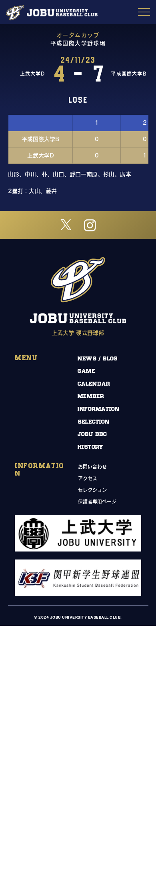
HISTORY (90, 447)
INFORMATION (99, 409)
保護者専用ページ (97, 501)
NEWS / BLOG (98, 358)
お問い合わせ (92, 466)
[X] (66, 225)
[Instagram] (90, 225)
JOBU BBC (92, 434)
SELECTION (94, 421)
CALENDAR (94, 383)
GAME (86, 371)
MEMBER (91, 396)
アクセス (87, 478)
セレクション (92, 490)
